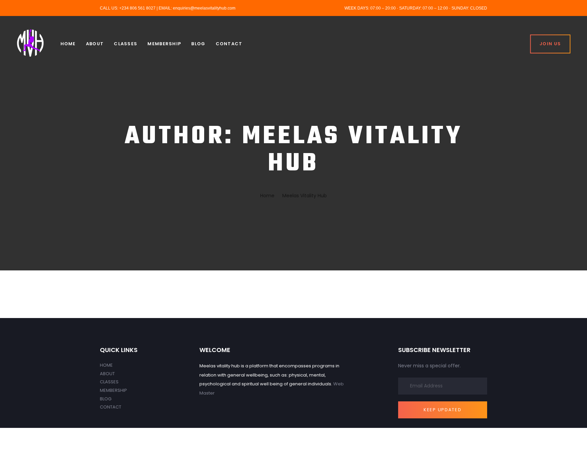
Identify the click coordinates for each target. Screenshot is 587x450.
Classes (109, 382)
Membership (113, 390)
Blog (105, 399)
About (107, 373)
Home (106, 365)
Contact (110, 407)
